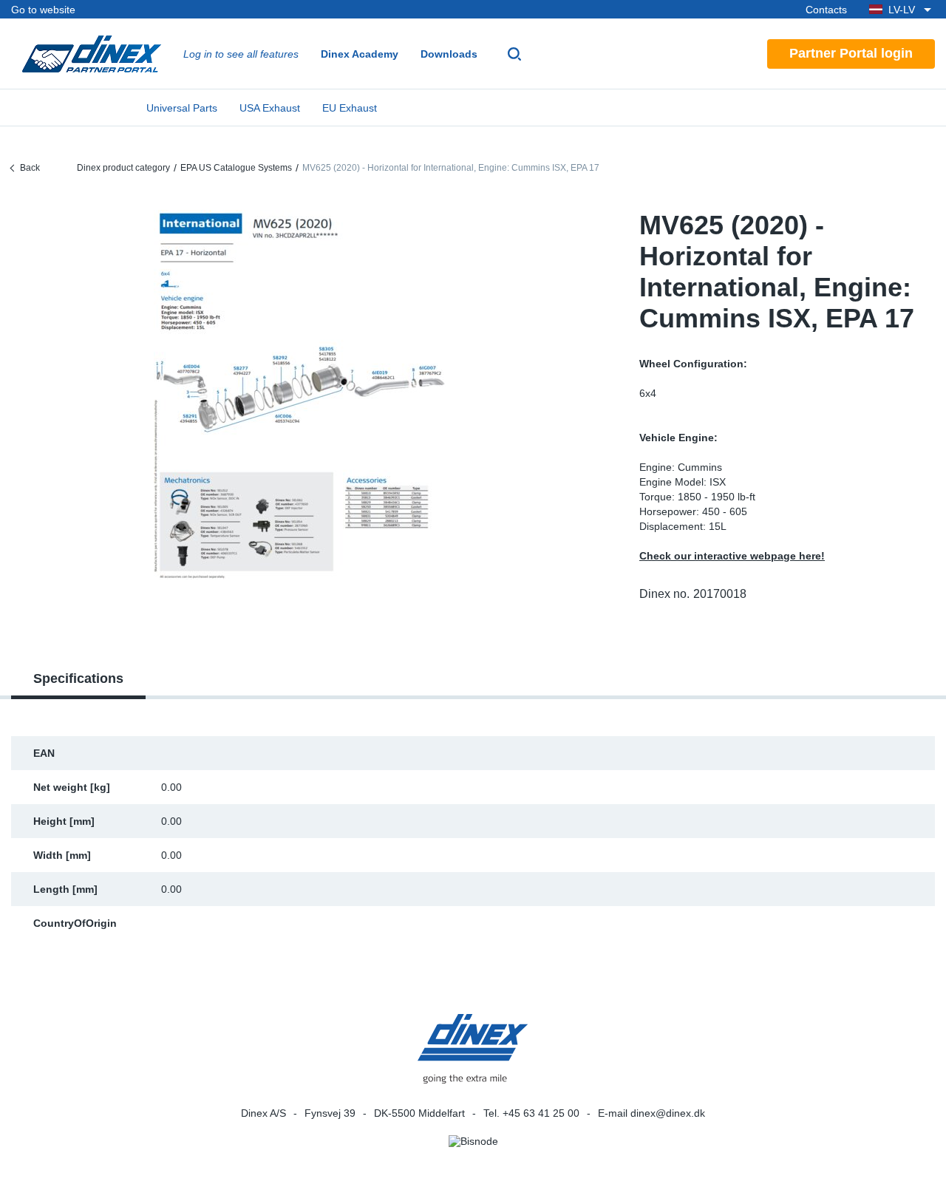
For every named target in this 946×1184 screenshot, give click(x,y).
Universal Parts (181, 108)
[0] (300, 394)
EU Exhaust (349, 108)
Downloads (449, 54)
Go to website (43, 10)
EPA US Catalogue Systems (236, 168)
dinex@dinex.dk (667, 1113)
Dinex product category (123, 168)
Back (30, 168)
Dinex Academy (359, 54)
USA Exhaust (269, 108)
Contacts (826, 10)
